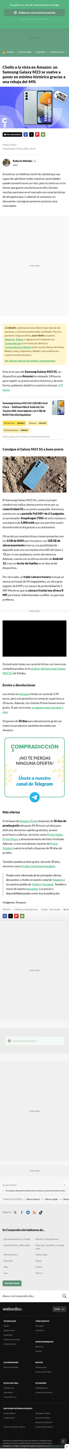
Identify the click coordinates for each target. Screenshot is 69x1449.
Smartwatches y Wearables (17, 1245)
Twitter (31, 134)
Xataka (6, 1326)
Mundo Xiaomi (10, 1344)
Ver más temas (12, 1283)
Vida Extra (39, 1330)
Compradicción (13, 343)
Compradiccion (10, 1397)
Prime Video (55, 834)
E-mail (43, 134)
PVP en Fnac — (14, 423)
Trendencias (9, 1388)
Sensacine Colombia (43, 1422)
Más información (59, 1445)
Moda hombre (11, 1254)
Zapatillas (40, 52)
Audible (50, 866)
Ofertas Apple (51, 1199)
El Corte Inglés (25, 52)
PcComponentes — (16, 430)
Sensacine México (42, 1418)
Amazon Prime (29, 821)
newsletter (32, 889)
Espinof (38, 1351)
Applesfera (8, 1335)
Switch (38, 1266)
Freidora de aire (57, 52)
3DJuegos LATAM (42, 1413)
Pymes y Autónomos (43, 1392)
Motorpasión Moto (43, 1372)
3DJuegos (39, 1326)
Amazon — (38, 423)
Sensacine (39, 1346)
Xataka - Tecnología (50, 909)
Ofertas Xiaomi (33, 1199)
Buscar (64, 1296)
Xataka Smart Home (12, 1339)
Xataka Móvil (9, 1330)
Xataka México (10, 1413)
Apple (38, 1260)
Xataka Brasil (9, 1418)
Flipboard (37, 134)
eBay (6, 1266)
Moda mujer (41, 1254)
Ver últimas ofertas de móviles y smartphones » (30, 360)
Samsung (8, 1260)
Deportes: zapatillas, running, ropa (50, 1247)
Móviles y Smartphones (26, 909)
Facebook (25, 134)
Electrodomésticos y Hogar (17, 1239)
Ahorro (39, 1273)
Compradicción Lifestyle (18, 347)
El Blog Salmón (41, 1388)
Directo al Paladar (11, 1367)
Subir (57, 1309)
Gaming (10, 52)
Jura (6, 1273)
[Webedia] (12, 1311)
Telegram (10, 339)
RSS (34, 1211)
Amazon (25, 694)
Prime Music (10, 839)
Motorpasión (41, 1367)
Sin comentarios (14, 134)
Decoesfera (8, 1392)
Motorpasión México (44, 1427)
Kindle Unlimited (32, 866)
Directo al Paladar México (14, 1427)
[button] (24, 161)
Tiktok (40, 1211)
